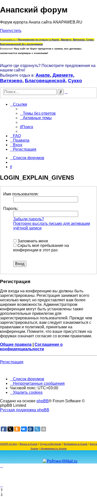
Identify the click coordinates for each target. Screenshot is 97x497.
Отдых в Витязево (50, 444)
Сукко (75, 80)
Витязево (11, 80)
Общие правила (16, 344)
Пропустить (10, 30)
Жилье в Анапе (28, 444)
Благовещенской (45, 80)
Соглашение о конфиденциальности (31, 346)
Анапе (43, 75)
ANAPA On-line (8, 444)
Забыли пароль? (28, 219)
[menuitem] (38, 113)
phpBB (43, 401)
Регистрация (11, 362)
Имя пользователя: (21, 194)
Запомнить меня (32, 241)
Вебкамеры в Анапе (76, 444)
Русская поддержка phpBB (24, 410)
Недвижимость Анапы (54, 448)
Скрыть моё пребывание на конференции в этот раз (41, 247)
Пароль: (10, 208)
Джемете (62, 75)
